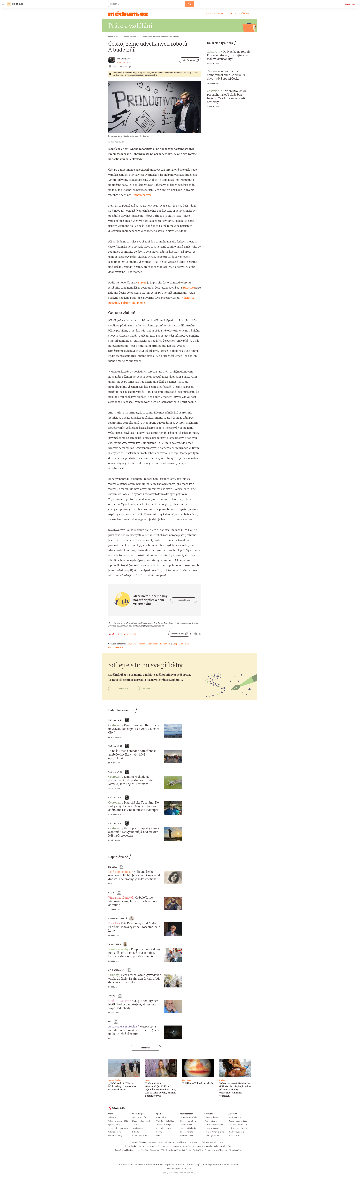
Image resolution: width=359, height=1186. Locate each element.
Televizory (209, 1150)
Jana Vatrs (114, 944)
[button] (154, 107)
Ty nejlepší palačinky (188, 1117)
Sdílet (124, 67)
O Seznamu (137, 1164)
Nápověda (169, 1164)
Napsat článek (184, 600)
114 (133, 67)
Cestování (213, 52)
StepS (111, 893)
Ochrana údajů (193, 1164)
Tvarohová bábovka (188, 1128)
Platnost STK (233, 1135)
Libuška (112, 867)
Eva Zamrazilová (115, 648)
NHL (158, 1135)
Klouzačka (187, 1146)
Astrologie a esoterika (122, 1027)
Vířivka (229, 1146)
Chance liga (161, 1117)
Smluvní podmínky (153, 1164)
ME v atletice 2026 (163, 1128)
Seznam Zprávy (141, 195)
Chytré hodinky (220, 1150)
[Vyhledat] (189, 4)
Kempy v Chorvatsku (213, 1117)
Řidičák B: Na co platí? (237, 1128)
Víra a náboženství (120, 898)
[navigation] (3, 4)
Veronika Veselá (117, 918)
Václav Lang (124, 59)
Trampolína (166, 1146)
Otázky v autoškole (236, 1132)
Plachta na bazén (152, 1146)
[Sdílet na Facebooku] (195, 633)
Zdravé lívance (186, 1125)
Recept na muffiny (188, 1121)
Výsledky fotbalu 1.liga (165, 1121)
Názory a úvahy (118, 949)
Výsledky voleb (114, 1125)
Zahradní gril (219, 1146)
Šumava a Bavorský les (213, 1125)
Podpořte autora (188, 60)
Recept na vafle (186, 1132)
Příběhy (113, 975)
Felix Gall (136, 1132)
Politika (142, 644)
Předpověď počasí (166, 1142)
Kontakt (180, 1164)
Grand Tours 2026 (139, 1135)
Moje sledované (214, 13)
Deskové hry (198, 1150)
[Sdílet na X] (200, 633)
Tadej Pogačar (138, 1128)
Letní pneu (186, 1150)
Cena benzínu (194, 1142)
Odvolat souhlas (230, 1164)
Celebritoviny (116, 970)
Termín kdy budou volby (118, 1128)
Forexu (142, 283)
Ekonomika (165, 644)
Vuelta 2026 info (139, 1117)
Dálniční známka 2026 (237, 1121)
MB (109, 1022)
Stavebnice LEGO (157, 1150)
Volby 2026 (112, 1117)
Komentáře (184, 644)
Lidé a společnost (119, 872)
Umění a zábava (118, 1001)
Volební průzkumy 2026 (118, 1121)
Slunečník (177, 1146)
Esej (175, 644)
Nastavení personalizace (179, 1168)
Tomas (111, 996)
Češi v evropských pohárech (213, 1142)
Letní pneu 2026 (235, 1117)
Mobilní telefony (142, 1150)
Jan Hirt (135, 1125)
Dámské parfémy (173, 1150)
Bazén (141, 1146)
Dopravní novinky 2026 (237, 1125)
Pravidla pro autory (211, 1164)
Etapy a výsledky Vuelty (141, 1121)
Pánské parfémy (235, 1150)
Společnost (152, 644)
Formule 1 (160, 1132)
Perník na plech (186, 1135)
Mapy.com (153, 1142)
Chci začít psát (242, 13)
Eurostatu (188, 288)
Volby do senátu (114, 1132)
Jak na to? (146, 689)
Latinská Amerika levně (214, 1132)
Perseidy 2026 (181, 1142)
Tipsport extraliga (163, 1125)
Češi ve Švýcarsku (211, 1128)
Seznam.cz (350, 4)
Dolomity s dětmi (211, 1135)
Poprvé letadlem (211, 1121)
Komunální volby (115, 1135)
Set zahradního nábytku (202, 1146)
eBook (114, 67)
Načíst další (145, 1048)
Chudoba (132, 644)
